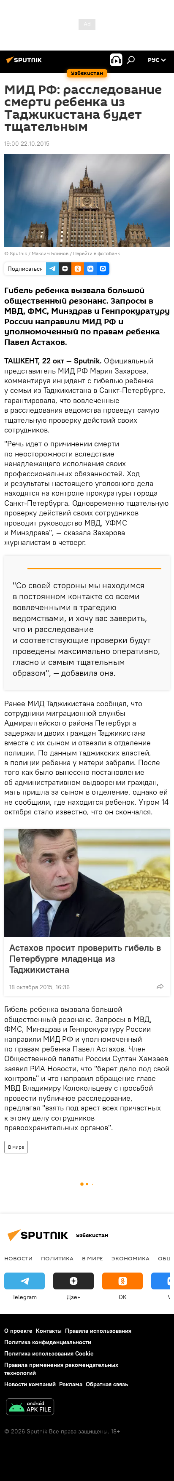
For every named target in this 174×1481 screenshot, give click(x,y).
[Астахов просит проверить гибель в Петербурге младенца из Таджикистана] (87, 883)
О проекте (18, 1330)
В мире (16, 1147)
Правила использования (98, 1330)
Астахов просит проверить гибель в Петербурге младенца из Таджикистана (85, 958)
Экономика (130, 1258)
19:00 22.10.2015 (26, 143)
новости (18, 1258)
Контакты (49, 1330)
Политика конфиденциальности (47, 1342)
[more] (160, 986)
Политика (57, 1258)
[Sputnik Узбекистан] (25, 63)
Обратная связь (107, 1384)
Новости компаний (30, 1384)
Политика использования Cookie (49, 1353)
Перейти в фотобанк (96, 253)
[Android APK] (30, 1407)
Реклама (70, 1384)
